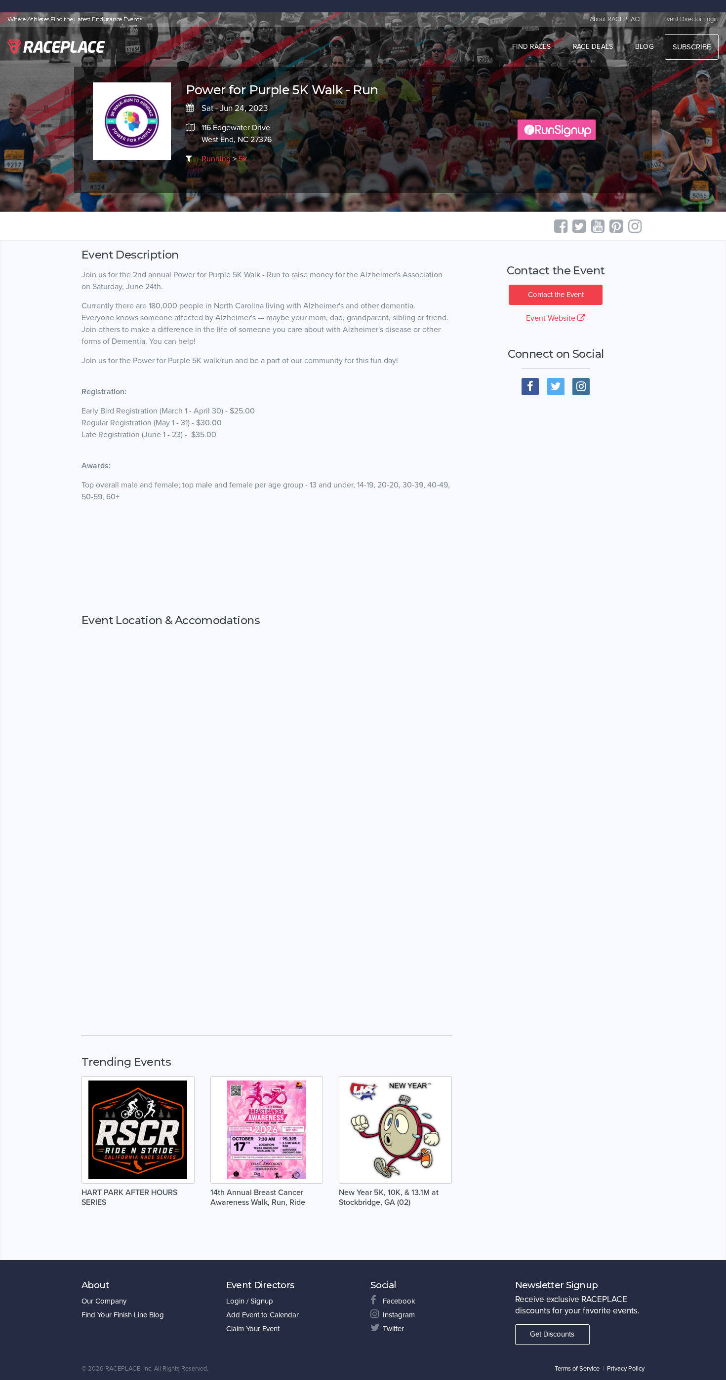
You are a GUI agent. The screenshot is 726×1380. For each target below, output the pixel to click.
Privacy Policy (626, 1369)
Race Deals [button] (593, 46)
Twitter (393, 1328)
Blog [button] (644, 46)
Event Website (551, 318)
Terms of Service (577, 1369)
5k (243, 159)
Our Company (103, 1301)
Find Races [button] (531, 46)
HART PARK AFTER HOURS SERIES (129, 1197)
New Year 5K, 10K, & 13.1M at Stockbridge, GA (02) (389, 1197)
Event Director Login (691, 19)
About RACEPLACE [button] (616, 19)
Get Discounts (552, 1334)
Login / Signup (249, 1301)
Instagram (399, 1314)
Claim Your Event (253, 1328)
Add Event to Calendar (262, 1314)
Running (216, 159)
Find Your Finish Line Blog (122, 1314)
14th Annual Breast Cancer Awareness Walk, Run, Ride (257, 1197)
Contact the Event (556, 294)
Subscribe (692, 46)
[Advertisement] (266, 558)
